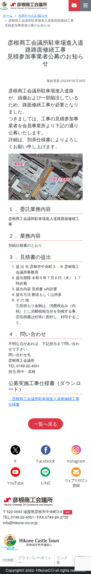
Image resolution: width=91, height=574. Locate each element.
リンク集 (62, 560)
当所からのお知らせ (33, 15)
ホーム (8, 15)
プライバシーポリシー (35, 560)
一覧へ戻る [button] (45, 423)
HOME (8, 560)
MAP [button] (67, 512)
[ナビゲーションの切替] (85, 5)
